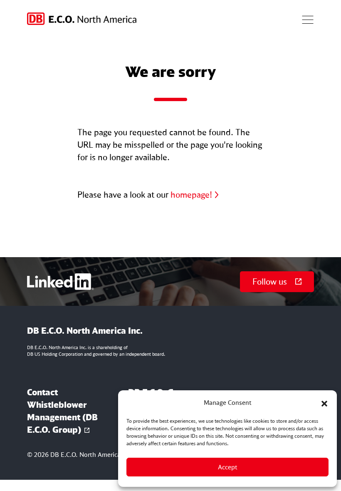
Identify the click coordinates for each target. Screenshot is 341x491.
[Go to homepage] (81, 18)
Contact (42, 392)
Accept (227, 467)
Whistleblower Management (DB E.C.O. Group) (62, 417)
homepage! (191, 194)
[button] (324, 403)
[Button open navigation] (307, 18)
